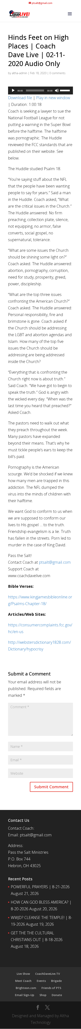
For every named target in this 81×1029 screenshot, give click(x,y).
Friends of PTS (51, 988)
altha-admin (19, 73)
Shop (43, 995)
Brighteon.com (26, 988)
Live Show (23, 974)
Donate (57, 995)
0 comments (57, 73)
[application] (40, 90)
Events (41, 981)
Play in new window (53, 97)
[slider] (65, 90)
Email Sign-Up (24, 995)
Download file (20, 97)
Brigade (56, 981)
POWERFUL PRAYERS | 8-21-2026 (40, 886)
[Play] (13, 90)
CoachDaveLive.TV (47, 974)
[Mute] (57, 90)
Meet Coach (23, 981)
